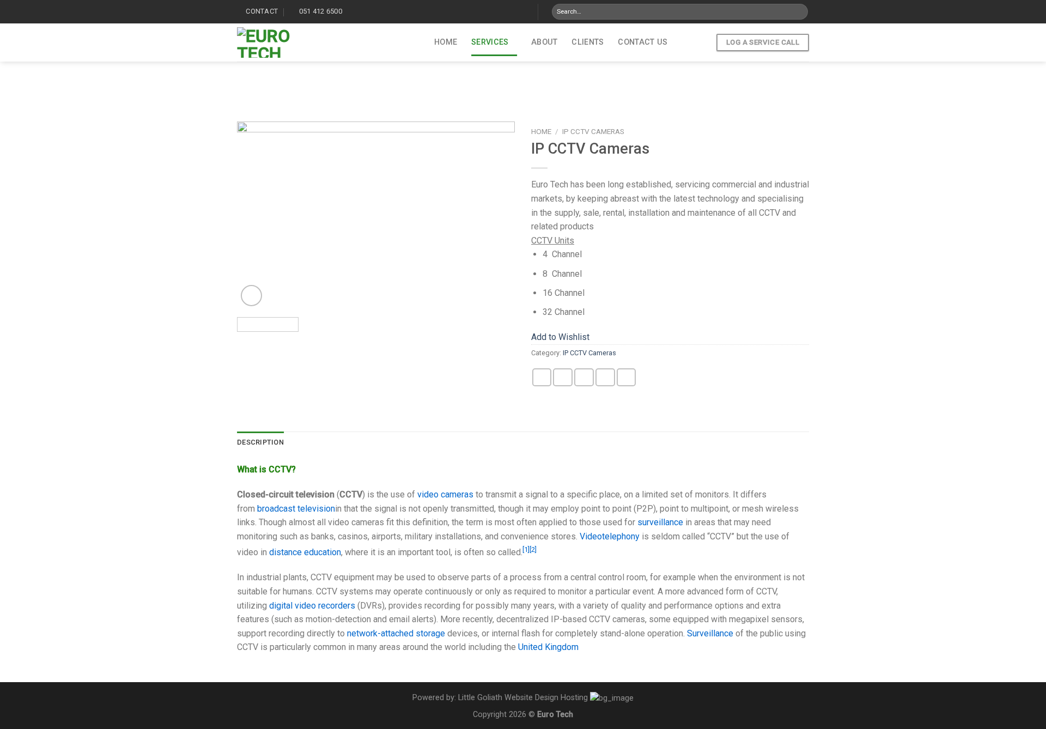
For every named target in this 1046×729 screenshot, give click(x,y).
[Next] (496, 215)
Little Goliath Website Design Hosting (523, 697)
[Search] (799, 12)
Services (489, 42)
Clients (587, 42)
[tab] (260, 442)
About (544, 42)
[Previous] (256, 215)
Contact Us (642, 42)
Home (445, 42)
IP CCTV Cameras (593, 131)
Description (260, 442)
